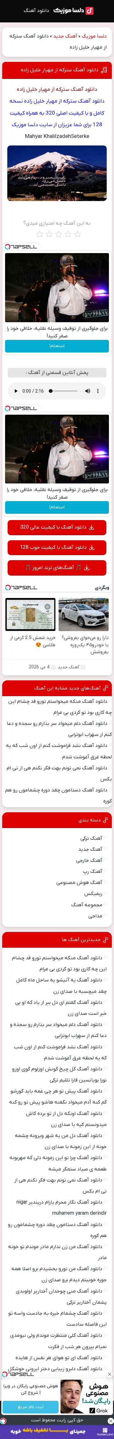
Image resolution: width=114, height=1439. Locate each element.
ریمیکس (93, 894)
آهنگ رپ (92, 871)
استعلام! (57, 346)
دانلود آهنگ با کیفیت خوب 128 (53, 547)
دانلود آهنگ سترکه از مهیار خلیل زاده (59, 70)
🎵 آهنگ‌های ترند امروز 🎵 (53, 568)
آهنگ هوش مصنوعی (79, 882)
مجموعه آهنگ (86, 905)
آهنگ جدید (65, 36)
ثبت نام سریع (30, 1407)
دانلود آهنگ (36, 11)
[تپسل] (7, 247)
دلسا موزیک (94, 36)
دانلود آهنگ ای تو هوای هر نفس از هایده (59, 1358)
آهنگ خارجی (89, 860)
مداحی (95, 916)
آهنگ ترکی (91, 838)
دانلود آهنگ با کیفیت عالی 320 (53, 527)
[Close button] (109, 1374)
